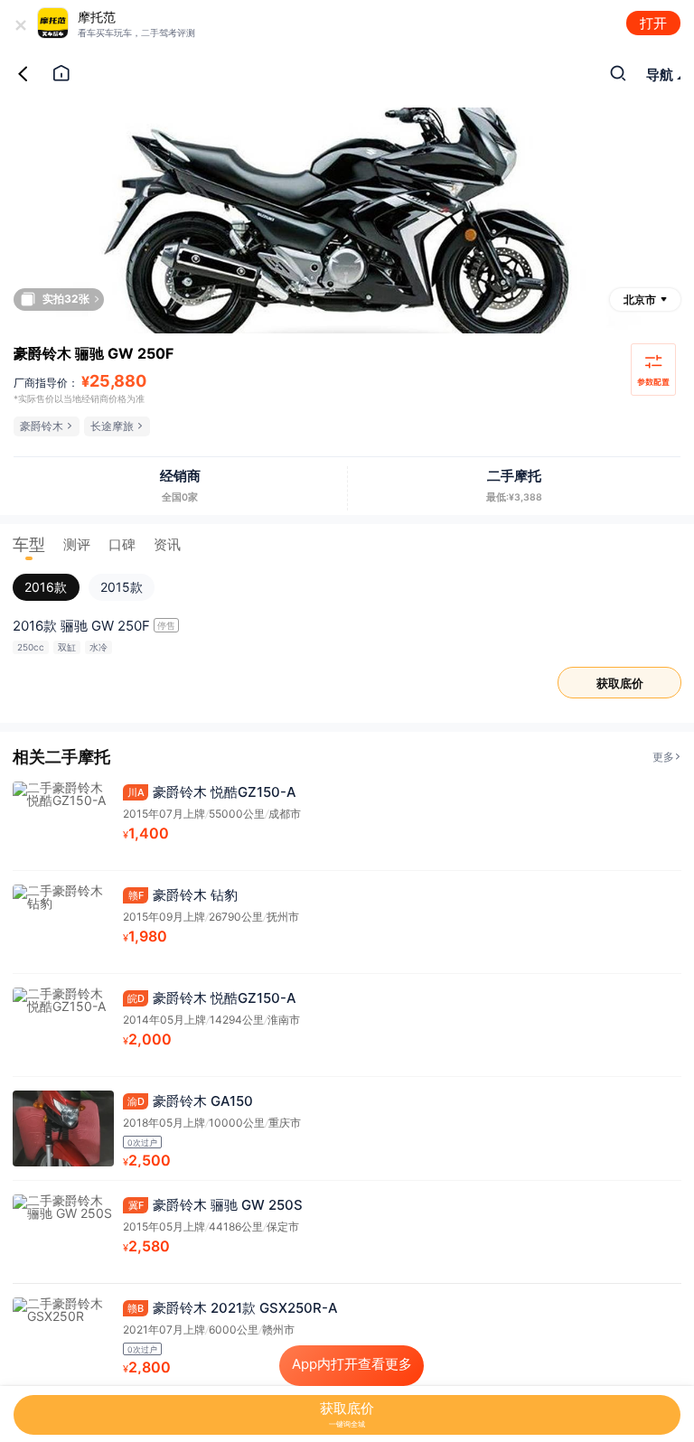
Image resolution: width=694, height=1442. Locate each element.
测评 (76, 544)
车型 (29, 544)
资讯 (167, 544)
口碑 (122, 544)
